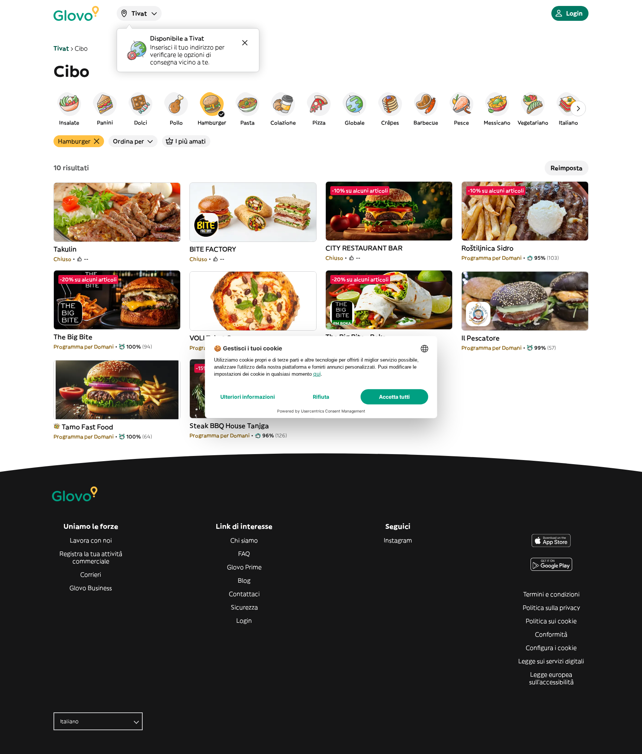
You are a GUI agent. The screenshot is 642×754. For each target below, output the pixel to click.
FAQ (244, 553)
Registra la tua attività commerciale (90, 557)
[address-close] (244, 42)
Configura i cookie (551, 647)
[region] (321, 108)
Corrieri (90, 574)
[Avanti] (578, 108)
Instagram (398, 540)
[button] (69, 108)
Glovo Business (90, 588)
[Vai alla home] (76, 13)
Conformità (551, 634)
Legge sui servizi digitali (551, 661)
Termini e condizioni (551, 594)
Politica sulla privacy (551, 607)
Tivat (61, 48)
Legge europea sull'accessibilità (551, 678)
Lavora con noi (91, 540)
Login (244, 620)
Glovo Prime (244, 567)
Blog (244, 580)
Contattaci (244, 594)
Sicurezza (244, 607)
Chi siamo (244, 540)
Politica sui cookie (551, 621)
